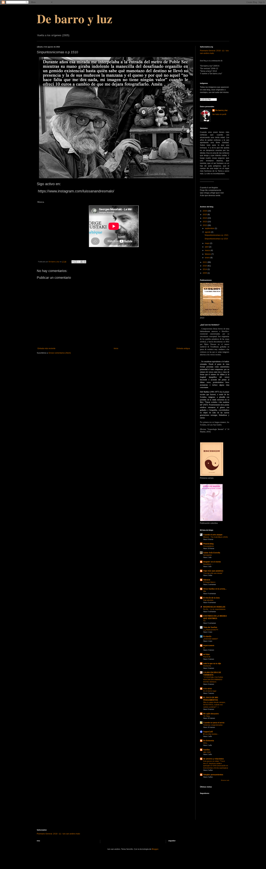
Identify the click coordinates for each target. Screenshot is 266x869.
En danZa (207, 636)
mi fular (206, 654)
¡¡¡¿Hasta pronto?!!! (210, 630)
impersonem (208, 645)
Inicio (116, 348)
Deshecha (207, 666)
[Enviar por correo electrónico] (73, 261)
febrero (208, 254)
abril (207, 247)
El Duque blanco (209, 582)
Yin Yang (206, 716)
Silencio (206, 580)
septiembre (210, 228)
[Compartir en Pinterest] (84, 261)
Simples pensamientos (213, 775)
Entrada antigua (183, 348)
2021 (205, 262)
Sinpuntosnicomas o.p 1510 (216, 239)
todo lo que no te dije (212, 663)
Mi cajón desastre (211, 714)
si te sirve (207, 689)
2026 (205, 211)
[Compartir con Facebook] (81, 261)
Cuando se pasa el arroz (213, 723)
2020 (205, 266)
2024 (205, 218)
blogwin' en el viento (212, 562)
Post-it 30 (206, 657)
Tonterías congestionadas (213, 725)
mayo (207, 243)
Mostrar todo (225, 780)
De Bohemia (208, 741)
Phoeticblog (208, 544)
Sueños (206, 750)
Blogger (155, 849)
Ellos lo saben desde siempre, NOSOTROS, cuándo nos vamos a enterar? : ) (214, 704)
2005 (205, 273)
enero (207, 258)
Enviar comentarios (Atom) (60, 353)
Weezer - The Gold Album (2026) (215, 537)
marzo (208, 250)
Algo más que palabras (213, 571)
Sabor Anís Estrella (211, 553)
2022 (205, 225)
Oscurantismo (208, 546)
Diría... (205, 743)
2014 (205, 269)
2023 (205, 222)
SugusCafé (208, 732)
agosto (208, 232)
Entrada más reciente (46, 348)
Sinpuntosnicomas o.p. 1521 (216, 235)
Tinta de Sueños (210, 627)
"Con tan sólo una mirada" (213, 573)
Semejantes (207, 555)
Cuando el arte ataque (212, 535)
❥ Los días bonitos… (211, 734)
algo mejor (207, 752)
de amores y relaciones (213, 759)
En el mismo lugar (209, 691)
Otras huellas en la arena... (214, 589)
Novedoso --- (208, 564)
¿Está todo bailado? (210, 639)
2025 (205, 214)
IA (204, 648)
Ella (204, 591)
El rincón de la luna (211, 598)
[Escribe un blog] (75, 261)
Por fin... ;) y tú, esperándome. (214, 609)
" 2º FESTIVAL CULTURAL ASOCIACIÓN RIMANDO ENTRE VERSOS (213, 679)
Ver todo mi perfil (219, 114)
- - (58, 834)
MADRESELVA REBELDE (214, 607)
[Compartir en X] (78, 261)
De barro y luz (74, 18)
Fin (204, 621)
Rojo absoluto (208, 600)
